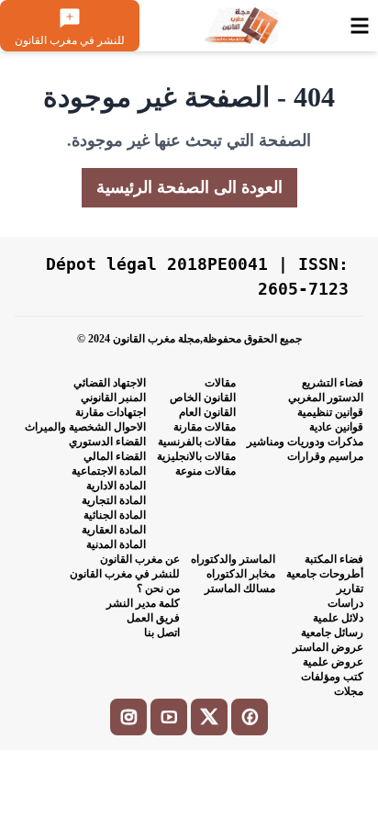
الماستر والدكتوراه (233, 559)
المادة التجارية (114, 500)
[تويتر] (209, 717)
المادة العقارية (114, 529)
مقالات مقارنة (204, 426)
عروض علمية (333, 661)
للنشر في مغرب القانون (125, 573)
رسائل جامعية (332, 632)
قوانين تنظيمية (330, 412)
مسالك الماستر (240, 588)
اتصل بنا (162, 632)
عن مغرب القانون (140, 559)
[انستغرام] (128, 717)
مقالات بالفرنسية (197, 441)
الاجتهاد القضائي (109, 382)
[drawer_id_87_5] (359, 26)
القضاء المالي (114, 456)
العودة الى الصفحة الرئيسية (189, 187)
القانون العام (207, 412)
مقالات (220, 382)
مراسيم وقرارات (325, 456)
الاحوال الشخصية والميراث (85, 426)
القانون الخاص (203, 397)
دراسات (345, 603)
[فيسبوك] (249, 717)
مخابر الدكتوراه (240, 573)
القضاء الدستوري (107, 441)
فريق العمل (153, 617)
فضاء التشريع (332, 382)
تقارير (350, 588)
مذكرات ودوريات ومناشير (305, 441)
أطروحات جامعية (324, 573)
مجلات (348, 691)
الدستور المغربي (325, 397)
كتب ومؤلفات (332, 676)
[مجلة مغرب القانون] (240, 26)
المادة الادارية (116, 485)
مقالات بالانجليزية (196, 456)
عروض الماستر (328, 647)
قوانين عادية (336, 426)
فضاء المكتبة (334, 559)
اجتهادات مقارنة (110, 412)
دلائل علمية (338, 617)
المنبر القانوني (113, 397)
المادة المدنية (116, 544)
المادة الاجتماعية (109, 471)
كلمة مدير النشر (143, 603)
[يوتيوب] (169, 717)
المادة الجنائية (114, 515)
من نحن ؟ (158, 588)
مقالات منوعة (205, 471)
